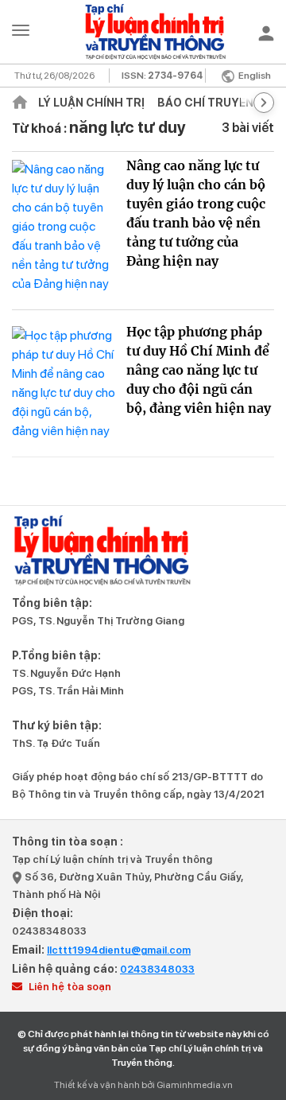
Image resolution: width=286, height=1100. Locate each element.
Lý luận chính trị (91, 102)
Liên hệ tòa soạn (68, 987)
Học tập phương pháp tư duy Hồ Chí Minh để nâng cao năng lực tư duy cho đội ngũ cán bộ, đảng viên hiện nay (198, 370)
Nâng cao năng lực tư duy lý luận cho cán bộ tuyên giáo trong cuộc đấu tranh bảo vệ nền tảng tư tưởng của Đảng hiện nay (195, 213)
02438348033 (49, 931)
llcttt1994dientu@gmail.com (119, 950)
